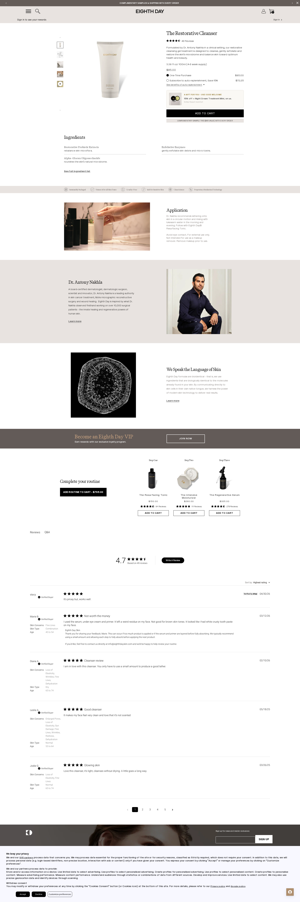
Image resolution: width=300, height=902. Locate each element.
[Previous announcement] (6, 3)
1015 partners (26, 857)
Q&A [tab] (47, 532)
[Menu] (28, 11)
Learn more (74, 321)
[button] (37, 11)
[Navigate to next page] (172, 809)
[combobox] (257, 582)
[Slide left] (60, 37)
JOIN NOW (185, 439)
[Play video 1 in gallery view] (60, 84)
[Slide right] (60, 110)
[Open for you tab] (290, 892)
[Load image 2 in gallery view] (60, 54)
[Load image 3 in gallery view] (60, 64)
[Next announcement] (292, 3)
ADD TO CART (153, 513)
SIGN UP (264, 839)
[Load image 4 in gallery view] (60, 74)
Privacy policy (217, 886)
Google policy (238, 886)
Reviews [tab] (35, 532)
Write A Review (173, 560)
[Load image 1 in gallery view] (60, 45)
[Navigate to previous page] (127, 809)
